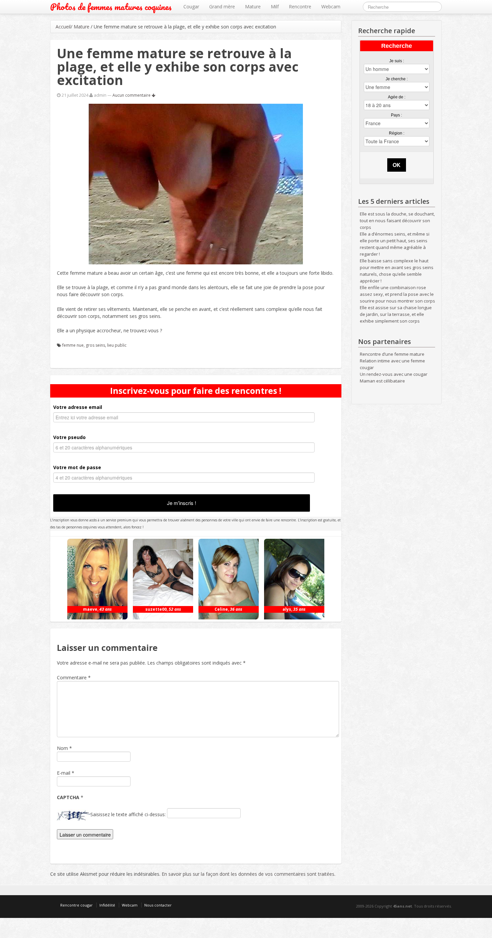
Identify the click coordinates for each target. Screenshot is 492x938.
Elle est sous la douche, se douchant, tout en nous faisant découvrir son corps (397, 220)
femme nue (73, 345)
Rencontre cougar (76, 905)
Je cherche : (397, 79)
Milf (275, 6)
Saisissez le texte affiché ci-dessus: (128, 814)
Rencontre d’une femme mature (392, 354)
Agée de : (396, 97)
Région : (396, 133)
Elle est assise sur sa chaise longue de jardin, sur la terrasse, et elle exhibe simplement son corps (396, 314)
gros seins (95, 345)
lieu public (117, 345)
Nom (62, 748)
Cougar (191, 6)
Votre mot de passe (77, 467)
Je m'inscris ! (181, 502)
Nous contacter (158, 905)
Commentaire (74, 677)
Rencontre (300, 6)
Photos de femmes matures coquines (111, 7)
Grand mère (222, 6)
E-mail (63, 773)
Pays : (396, 115)
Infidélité (107, 905)
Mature (253, 6)
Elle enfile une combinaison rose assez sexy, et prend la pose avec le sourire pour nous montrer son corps (397, 294)
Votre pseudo (69, 437)
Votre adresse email (77, 407)
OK (397, 165)
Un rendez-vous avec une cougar (393, 374)
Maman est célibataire (382, 381)
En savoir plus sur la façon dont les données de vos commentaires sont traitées (248, 874)
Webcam (330, 6)
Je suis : (396, 61)
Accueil (63, 26)
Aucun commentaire (132, 95)
